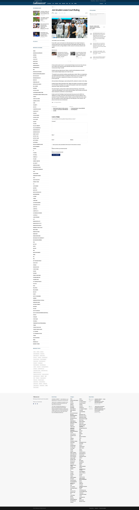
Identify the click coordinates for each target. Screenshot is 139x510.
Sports (34, 314)
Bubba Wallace (36, 82)
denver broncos (36, 129)
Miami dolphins (36, 231)
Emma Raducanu (42, 361)
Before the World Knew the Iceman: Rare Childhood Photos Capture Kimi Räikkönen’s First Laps (44, 26)
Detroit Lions (36, 361)
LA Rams (34, 196)
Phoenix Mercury (36, 277)
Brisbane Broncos (73, 418)
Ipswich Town (36, 181)
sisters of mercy (36, 304)
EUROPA (56, 3)
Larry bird (35, 200)
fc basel (35, 152)
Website (71, 139)
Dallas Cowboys (36, 125)
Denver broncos (36, 359)
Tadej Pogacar (36, 385)
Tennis (34, 325)
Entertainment (36, 146)
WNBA (75, 3)
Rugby (80, 464)
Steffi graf (81, 483)
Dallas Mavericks (36, 127)
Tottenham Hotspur (37, 333)
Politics (35, 283)
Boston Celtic (36, 75)
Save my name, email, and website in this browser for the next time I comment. (67, 144)
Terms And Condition (102, 508)
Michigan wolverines (83, 428)
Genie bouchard (36, 165)
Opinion (80, 445)
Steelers (40, 383)
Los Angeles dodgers (83, 408)
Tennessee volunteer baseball (39, 323)
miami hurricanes (36, 235)
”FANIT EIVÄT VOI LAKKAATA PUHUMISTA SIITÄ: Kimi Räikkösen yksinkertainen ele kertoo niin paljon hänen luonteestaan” (60, 403)
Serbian (34, 298)
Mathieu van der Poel (37, 374)
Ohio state (35, 262)
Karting (34, 188)
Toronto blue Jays (37, 327)
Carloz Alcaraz (36, 98)
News (34, 254)
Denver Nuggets (43, 359)
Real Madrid (35, 289)
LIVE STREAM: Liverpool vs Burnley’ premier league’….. (44, 18)
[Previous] (68, 61)
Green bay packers (37, 175)
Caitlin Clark (36, 90)
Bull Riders (35, 86)
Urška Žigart (42, 385)
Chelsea (34, 113)
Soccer (34, 308)
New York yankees (36, 252)
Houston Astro (36, 179)
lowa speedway (36, 217)
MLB (60, 3)
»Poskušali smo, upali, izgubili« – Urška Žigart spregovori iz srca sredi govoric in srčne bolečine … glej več (99, 52)
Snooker (35, 306)
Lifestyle (35, 206)
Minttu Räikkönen (37, 376)
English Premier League (38, 144)
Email (53, 139)
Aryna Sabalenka (36, 353)
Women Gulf (35, 341)
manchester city (41, 368)
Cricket (34, 121)
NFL (69, 3)
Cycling (34, 123)
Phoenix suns (36, 279)
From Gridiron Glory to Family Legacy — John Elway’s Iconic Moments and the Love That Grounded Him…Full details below (81, 54)
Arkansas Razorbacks (74, 400)
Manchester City (36, 221)
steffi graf (45, 383)
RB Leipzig (35, 287)
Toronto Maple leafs (37, 329)
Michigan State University (82, 426)
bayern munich (36, 65)
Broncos (71, 419)
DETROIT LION (35, 136)
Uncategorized (36, 337)
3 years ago (43, 21)
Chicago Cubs (36, 117)
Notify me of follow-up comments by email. (59, 148)
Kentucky (35, 190)
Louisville (35, 215)
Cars (34, 102)
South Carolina (36, 310)
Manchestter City (44, 370)
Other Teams (35, 269)
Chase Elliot (35, 111)
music (34, 246)
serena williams (36, 302)
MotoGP (35, 244)
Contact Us (96, 508)
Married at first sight (37, 227)
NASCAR (63, 3)
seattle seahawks (37, 296)
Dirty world (35, 140)
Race (34, 285)
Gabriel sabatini (73, 477)
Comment (54, 121)
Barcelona (35, 61)
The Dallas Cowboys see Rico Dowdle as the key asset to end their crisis (44, 12)
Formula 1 (35, 156)
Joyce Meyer (72, 495)
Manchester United (37, 225)
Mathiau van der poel (37, 372)
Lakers (34, 198)
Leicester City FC (36, 204)
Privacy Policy (91, 508)
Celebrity (72, 438)
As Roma (34, 57)
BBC (34, 69)
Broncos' (35, 357)
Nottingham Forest (37, 260)
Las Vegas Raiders (57, 102)
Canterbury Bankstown (38, 92)
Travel (34, 335)
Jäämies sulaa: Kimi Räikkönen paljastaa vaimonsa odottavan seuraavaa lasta (99, 57)
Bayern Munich (36, 67)
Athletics (35, 59)
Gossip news (35, 173)
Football (49, 3)
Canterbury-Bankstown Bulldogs (40, 94)
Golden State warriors (38, 169)
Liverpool (35, 208)
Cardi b (34, 96)
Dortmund (35, 142)
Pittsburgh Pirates (37, 281)
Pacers (34, 271)
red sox (80, 463)
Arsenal (34, 55)
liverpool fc (81, 407)
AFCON (38, 351)
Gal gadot (35, 163)
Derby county (36, 134)
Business (35, 88)
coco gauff (35, 119)
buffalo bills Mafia (37, 84)
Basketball (35, 63)
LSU (53, 3)
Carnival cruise (36, 100)
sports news (36, 383)
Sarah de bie (36, 381)
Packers (35, 273)
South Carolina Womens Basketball (40, 312)
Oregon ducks (36, 267)
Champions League (37, 109)
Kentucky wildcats (37, 192)
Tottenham (35, 331)
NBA (67, 3)
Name (53, 134)
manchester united (37, 370)
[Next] (70, 61)
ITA (71, 493)
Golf (34, 171)
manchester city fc (37, 223)
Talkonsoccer (39, 3)
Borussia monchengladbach (39, 73)
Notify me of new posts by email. (57, 152)
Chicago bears (36, 115)
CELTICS (71, 439)
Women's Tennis (36, 343)
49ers (35, 351)
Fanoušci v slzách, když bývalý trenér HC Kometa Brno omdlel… (95, 27)
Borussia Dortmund (37, 71)
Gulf (34, 177)
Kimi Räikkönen (36, 194)
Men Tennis (35, 229)
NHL (72, 3)
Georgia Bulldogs (37, 167)
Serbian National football (38, 300)
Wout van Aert (36, 387)
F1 (33, 150)
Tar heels (35, 321)
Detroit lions (36, 138)
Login (102, 3)
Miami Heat (35, 233)
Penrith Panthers (37, 275)
